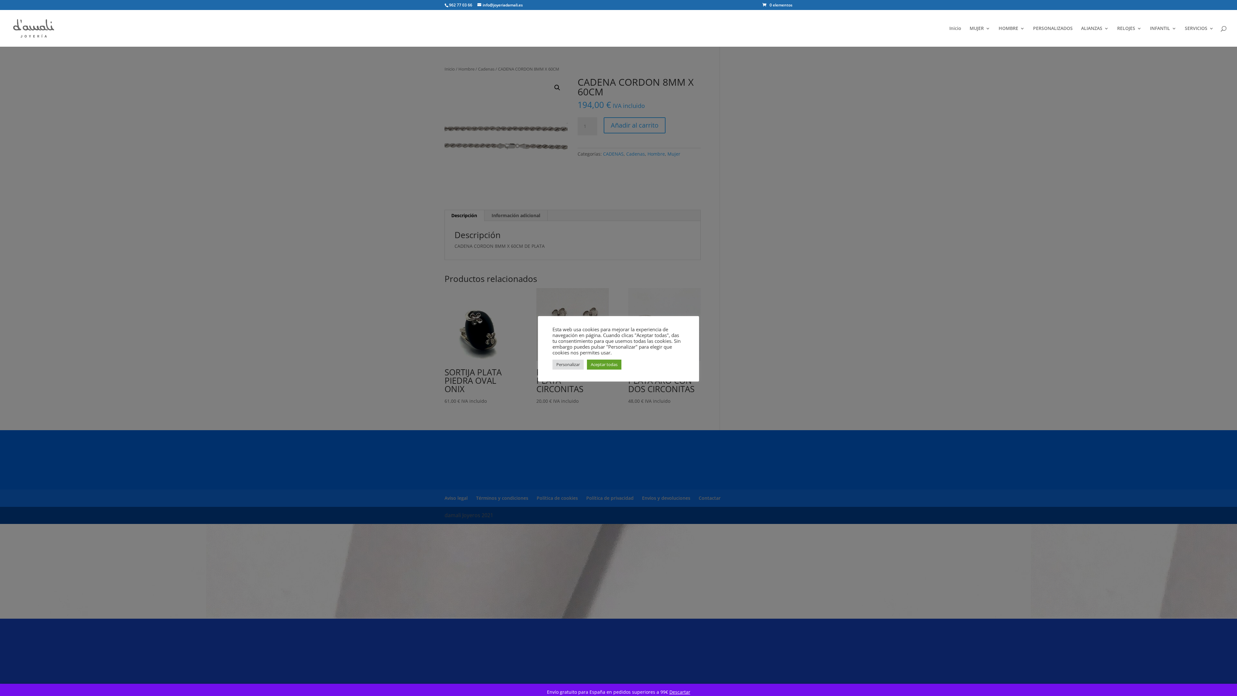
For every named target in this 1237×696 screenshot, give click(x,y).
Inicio (955, 28)
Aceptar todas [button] (604, 364)
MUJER (977, 28)
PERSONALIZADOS (1053, 28)
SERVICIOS (1196, 28)
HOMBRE (1008, 28)
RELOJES (1126, 28)
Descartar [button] (679, 692)
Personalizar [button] (568, 364)
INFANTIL (1160, 28)
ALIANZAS (1091, 28)
